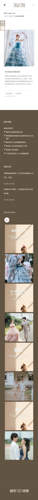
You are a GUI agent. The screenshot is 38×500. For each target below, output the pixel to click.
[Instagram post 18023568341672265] (19, 239)
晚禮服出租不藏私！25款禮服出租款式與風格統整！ (18, 191)
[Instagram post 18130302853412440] (19, 357)
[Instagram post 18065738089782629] (19, 416)
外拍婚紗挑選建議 (12, 72)
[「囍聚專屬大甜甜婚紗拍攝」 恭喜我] (19, 386)
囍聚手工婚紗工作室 (9, 13)
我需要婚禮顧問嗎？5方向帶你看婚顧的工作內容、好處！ (19, 175)
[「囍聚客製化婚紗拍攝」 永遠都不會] (19, 327)
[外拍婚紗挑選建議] (19, 48)
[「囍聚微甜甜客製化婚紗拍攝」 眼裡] (19, 445)
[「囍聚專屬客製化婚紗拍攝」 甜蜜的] (19, 268)
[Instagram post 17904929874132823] (19, 298)
